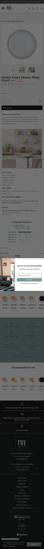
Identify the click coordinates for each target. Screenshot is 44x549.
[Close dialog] (42, 259)
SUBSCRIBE (29, 280)
